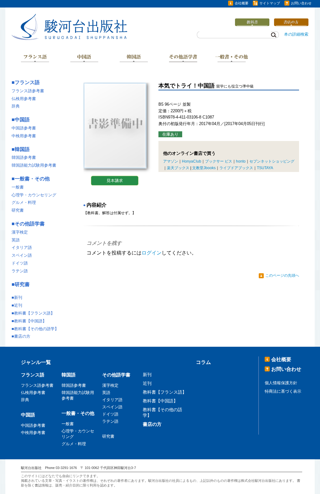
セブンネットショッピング (271, 161)
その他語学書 (183, 58)
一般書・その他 (232, 58)
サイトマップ (269, 3)
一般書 (18, 187)
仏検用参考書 (24, 98)
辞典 (16, 106)
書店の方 (22, 336)
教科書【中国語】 (30, 321)
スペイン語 (22, 255)
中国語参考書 (24, 128)
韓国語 (134, 58)
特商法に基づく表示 (283, 391)
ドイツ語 (20, 263)
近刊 (18, 305)
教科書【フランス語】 (34, 313)
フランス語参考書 (28, 90)
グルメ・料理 (24, 202)
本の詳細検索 (296, 34)
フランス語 (35, 58)
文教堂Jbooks (204, 168)
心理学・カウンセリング (34, 195)
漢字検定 (20, 232)
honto (241, 161)
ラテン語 (20, 271)
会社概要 (241, 3)
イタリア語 (22, 247)
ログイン (152, 252)
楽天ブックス (178, 168)
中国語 (84, 58)
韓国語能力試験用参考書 (34, 165)
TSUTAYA (265, 168)
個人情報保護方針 (281, 383)
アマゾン (170, 161)
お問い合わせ (301, 3)
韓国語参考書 (24, 157)
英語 (16, 240)
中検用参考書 (24, 136)
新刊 (18, 297)
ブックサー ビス (218, 161)
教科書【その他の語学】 (36, 328)
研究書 (18, 210)
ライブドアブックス (236, 168)
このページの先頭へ (282, 275)
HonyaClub (191, 161)
